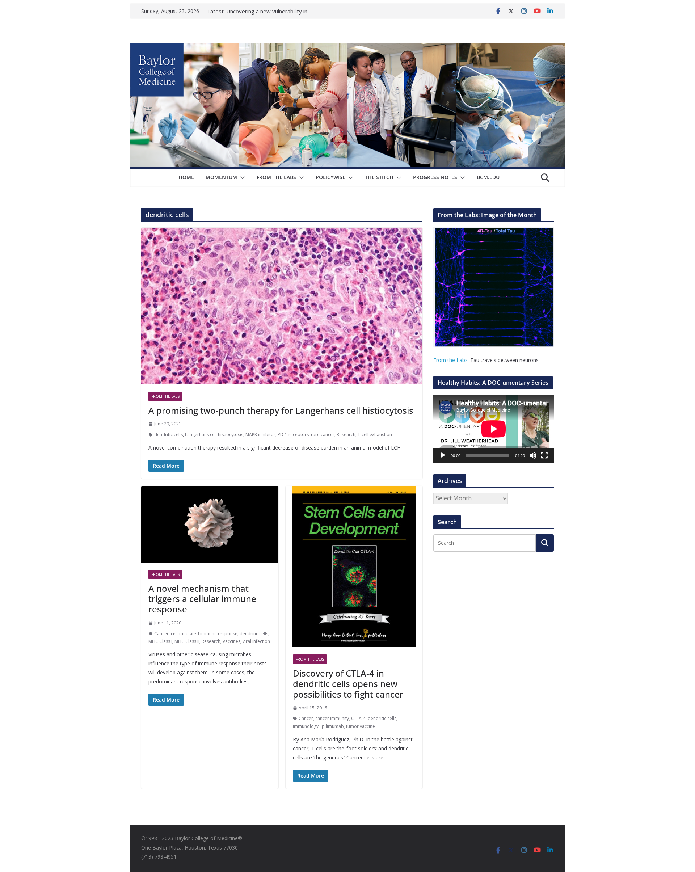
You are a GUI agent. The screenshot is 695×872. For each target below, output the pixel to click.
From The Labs (276, 177)
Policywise (330, 177)
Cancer (161, 634)
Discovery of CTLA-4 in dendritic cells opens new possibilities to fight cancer (348, 683)
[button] (241, 177)
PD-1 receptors (293, 434)
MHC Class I (160, 641)
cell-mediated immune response (204, 634)
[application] (493, 429)
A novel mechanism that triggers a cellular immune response (202, 598)
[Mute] (532, 455)
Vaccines (231, 641)
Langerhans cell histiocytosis (214, 434)
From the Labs (450, 360)
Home (186, 177)
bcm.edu (488, 177)
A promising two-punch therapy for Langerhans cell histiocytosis (280, 410)
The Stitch (379, 177)
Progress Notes (435, 177)
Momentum (221, 177)
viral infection (256, 641)
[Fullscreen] (544, 455)
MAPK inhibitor (260, 434)
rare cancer (322, 434)
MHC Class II (186, 641)
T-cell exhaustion (375, 434)
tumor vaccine (360, 726)
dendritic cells (168, 434)
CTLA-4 (358, 718)
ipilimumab (332, 726)
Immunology (306, 726)
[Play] (442, 455)
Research (346, 434)
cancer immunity (332, 718)
